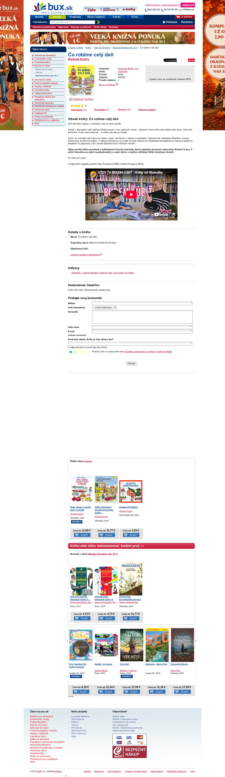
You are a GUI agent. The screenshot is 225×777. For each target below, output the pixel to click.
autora (87, 461)
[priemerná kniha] (79, 105)
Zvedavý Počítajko (128, 507)
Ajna (73, 736)
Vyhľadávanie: (40, 22)
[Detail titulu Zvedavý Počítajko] (130, 491)
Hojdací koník (177, 664)
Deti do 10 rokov (102, 47)
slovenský (123, 71)
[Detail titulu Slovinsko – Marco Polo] (131, 649)
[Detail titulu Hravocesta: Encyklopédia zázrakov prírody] (130, 578)
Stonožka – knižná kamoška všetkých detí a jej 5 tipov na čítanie (102, 273)
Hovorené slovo (42, 110)
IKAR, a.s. (133, 68)
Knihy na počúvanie (44, 117)
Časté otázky (100, 27)
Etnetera (58, 771)
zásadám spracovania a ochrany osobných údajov (148, 351)
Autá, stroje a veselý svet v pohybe (80, 508)
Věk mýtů (99, 664)
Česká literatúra (42, 62)
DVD (37, 123)
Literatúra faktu (42, 90)
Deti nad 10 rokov (43, 80)
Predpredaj (75, 17)
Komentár (73, 312)
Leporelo (38, 73)
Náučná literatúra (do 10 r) (125, 47)
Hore (192, 771)
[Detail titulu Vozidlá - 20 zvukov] (81, 645)
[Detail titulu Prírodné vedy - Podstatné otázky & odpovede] (106, 581)
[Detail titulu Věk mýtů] (106, 645)
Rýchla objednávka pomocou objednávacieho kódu (127, 729)
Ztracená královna (153, 664)
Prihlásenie (171, 22)
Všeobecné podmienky (44, 27)
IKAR (39, 771)
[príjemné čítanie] (82, 105)
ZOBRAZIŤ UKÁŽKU (83, 99)
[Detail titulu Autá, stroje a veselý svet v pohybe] (81, 489)
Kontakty (113, 27)
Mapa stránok (157, 771)
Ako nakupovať (120, 725)
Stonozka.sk (77, 719)
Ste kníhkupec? (114, 771)
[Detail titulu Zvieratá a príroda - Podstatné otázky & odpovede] (81, 580)
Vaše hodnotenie (76, 307)
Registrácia (187, 22)
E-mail (71, 331)
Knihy (88, 47)
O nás (135, 17)
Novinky (39, 17)
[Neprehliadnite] (169, 8)
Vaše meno (73, 327)
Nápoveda (63, 27)
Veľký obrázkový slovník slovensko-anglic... (104, 510)
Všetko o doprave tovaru (125, 719)
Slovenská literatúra (44, 103)
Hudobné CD (41, 113)
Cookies (129, 771)
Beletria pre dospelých (45, 55)
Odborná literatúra (43, 93)
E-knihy (117, 17)
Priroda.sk (76, 727)
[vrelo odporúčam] (85, 105)
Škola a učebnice (96, 17)
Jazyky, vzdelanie (43, 86)
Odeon (74, 722)
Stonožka (122, 68)
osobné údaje (141, 771)
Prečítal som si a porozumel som (132, 351)
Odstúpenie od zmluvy (124, 722)
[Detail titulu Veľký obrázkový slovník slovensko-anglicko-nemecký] (106, 489)
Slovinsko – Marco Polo (131, 664)
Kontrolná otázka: (77, 339)
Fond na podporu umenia (46, 83)
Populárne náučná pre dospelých (47, 742)
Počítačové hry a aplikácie (47, 120)
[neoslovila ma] (75, 105)
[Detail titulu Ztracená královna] (157, 645)
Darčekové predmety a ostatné (49, 106)
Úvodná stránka (75, 47)
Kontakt (87, 771)
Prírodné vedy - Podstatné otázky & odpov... (104, 600)
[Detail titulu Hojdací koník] (182, 645)
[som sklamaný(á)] (72, 105)
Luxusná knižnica (80, 716)
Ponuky (57, 17)
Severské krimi (79, 730)
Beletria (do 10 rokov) (44, 70)
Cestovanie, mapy (43, 59)
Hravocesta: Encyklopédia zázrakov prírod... (130, 600)
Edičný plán (118, 716)
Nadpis (71, 303)
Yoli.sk (74, 725)
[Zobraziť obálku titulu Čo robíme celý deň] (81, 80)
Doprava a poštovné (81, 27)
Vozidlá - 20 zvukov (78, 664)
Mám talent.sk (78, 733)
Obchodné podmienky (177, 771)
